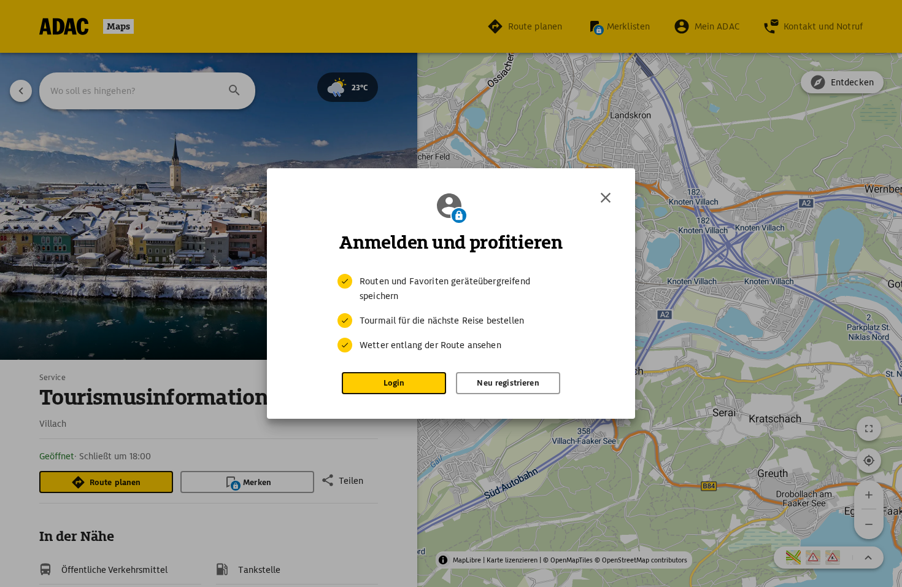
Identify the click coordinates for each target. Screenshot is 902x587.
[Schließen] (605, 197)
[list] (451, 313)
